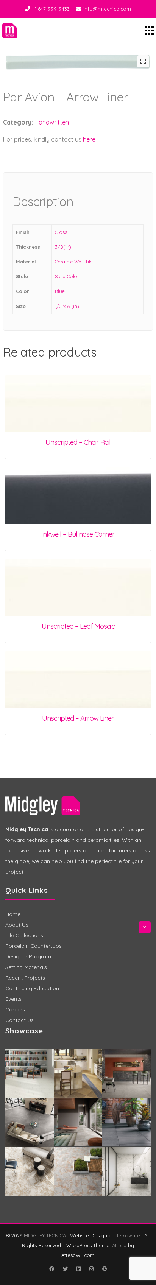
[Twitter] (65, 1269)
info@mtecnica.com (107, 9)
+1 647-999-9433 (51, 9)
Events (13, 998)
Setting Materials (26, 967)
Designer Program (28, 956)
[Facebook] (51, 1269)
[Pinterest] (104, 1269)
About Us (16, 924)
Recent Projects (25, 977)
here (89, 139)
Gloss (61, 232)
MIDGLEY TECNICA (45, 1235)
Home (12, 914)
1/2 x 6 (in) (67, 306)
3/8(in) (63, 247)
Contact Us (19, 1020)
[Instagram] (91, 1269)
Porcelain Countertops (33, 945)
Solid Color (67, 276)
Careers (15, 1009)
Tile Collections (24, 935)
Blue (60, 291)
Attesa (119, 1245)
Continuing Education (32, 988)
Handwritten (51, 122)
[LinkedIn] (78, 1269)
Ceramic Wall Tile (74, 262)
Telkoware (128, 1235)
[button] (143, 61)
